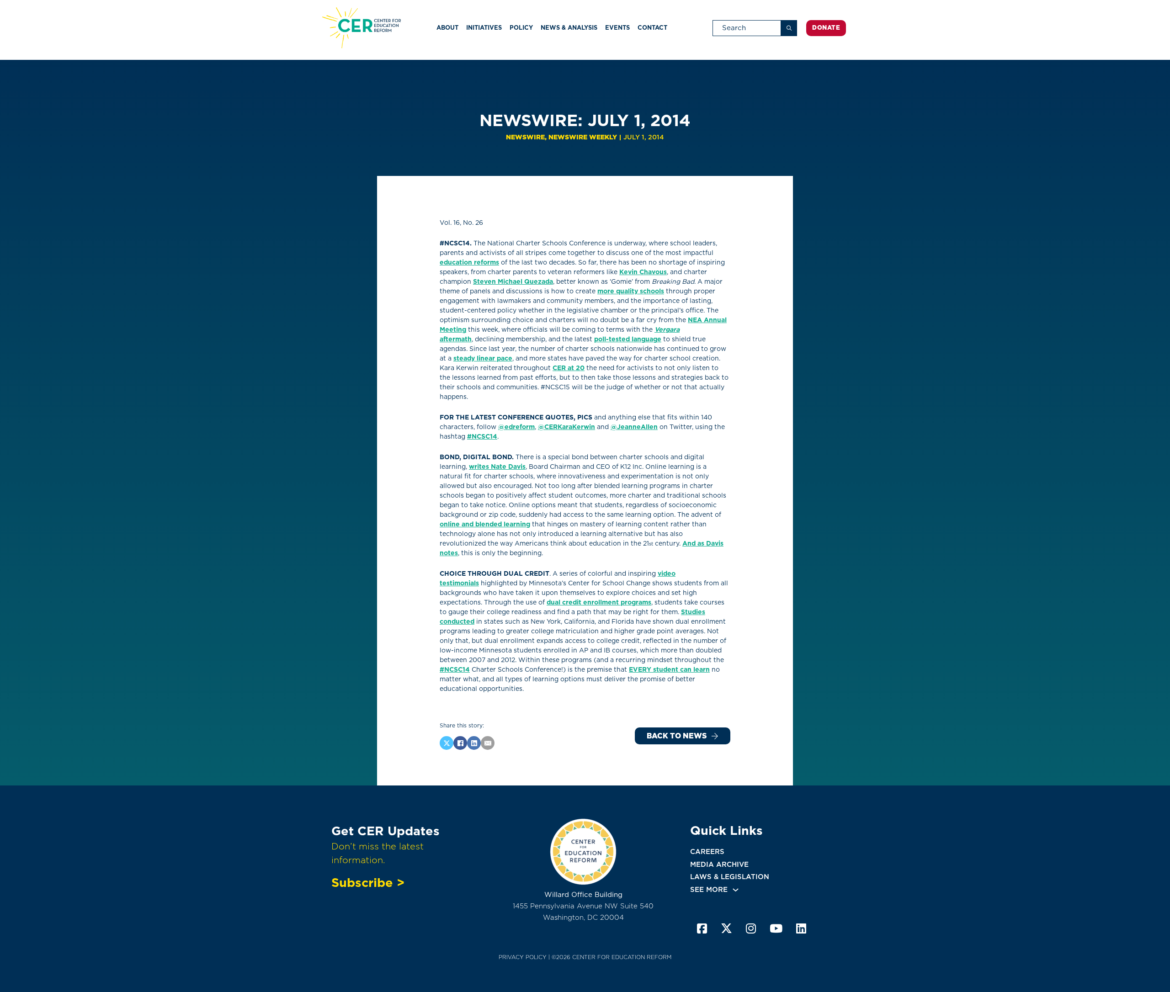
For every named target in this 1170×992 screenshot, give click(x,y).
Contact (652, 27)
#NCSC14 (482, 436)
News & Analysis (569, 27)
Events (617, 27)
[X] (446, 743)
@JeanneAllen (634, 426)
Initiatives (484, 27)
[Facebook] (460, 743)
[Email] (488, 743)
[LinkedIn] (474, 743)
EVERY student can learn (669, 669)
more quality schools (630, 291)
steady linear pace (482, 358)
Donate (826, 27)
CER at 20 (569, 367)
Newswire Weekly (582, 137)
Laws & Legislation (729, 877)
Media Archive (719, 864)
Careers (707, 852)
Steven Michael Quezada (513, 281)
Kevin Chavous (643, 272)
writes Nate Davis (497, 466)
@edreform (516, 426)
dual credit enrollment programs (599, 602)
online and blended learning (485, 524)
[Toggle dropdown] (735, 889)
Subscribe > (367, 882)
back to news (677, 736)
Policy (521, 27)
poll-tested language (627, 339)
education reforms (469, 262)
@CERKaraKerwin (566, 426)
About (447, 27)
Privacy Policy (523, 957)
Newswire (525, 137)
